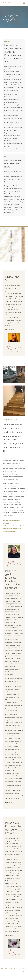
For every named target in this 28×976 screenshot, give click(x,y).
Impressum (4, 968)
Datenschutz (11, 968)
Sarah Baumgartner (21, 971)
